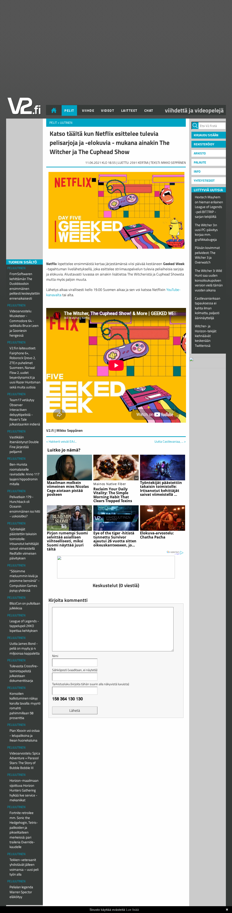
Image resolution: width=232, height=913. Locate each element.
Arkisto (200, 153)
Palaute (200, 162)
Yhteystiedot (204, 180)
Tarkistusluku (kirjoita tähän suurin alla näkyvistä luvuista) (90, 684)
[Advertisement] (116, 732)
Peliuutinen (16, 267)
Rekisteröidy (204, 144)
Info (197, 171)
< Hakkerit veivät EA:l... (61, 441)
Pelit (69, 110)
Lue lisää (132, 909)
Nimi (55, 655)
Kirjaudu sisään (206, 135)
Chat (148, 110)
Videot (107, 110)
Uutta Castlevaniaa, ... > (170, 441)
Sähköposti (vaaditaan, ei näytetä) (74, 669)
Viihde (88, 110)
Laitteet (129, 110)
